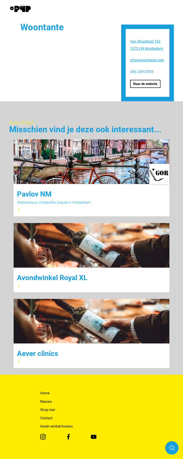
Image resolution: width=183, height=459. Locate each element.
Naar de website (145, 84)
